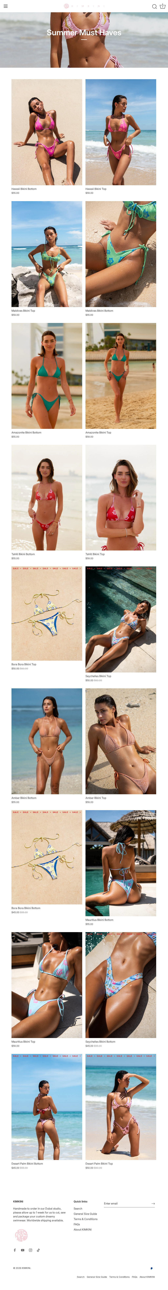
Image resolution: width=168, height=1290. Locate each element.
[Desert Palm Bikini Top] (120, 1107)
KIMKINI (26, 1268)
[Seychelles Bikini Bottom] (120, 985)
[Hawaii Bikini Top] (120, 132)
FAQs (77, 1224)
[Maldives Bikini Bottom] (120, 254)
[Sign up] (153, 1203)
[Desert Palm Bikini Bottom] (46, 1107)
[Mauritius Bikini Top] (46, 985)
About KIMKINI (83, 1229)
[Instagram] (30, 1249)
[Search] (154, 6)
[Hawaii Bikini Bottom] (46, 132)
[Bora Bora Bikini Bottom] (46, 857)
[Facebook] (14, 1249)
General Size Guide (85, 1213)
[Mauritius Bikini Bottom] (120, 863)
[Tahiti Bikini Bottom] (46, 498)
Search (78, 1208)
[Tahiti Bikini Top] (120, 498)
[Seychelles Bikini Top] (120, 619)
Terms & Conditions (85, 1219)
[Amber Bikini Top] (120, 741)
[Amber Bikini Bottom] (46, 741)
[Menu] (5, 6)
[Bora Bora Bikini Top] (46, 613)
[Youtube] (22, 1249)
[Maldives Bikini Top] (46, 254)
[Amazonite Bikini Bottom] (46, 376)
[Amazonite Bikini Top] (120, 376)
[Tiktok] (38, 1249)
